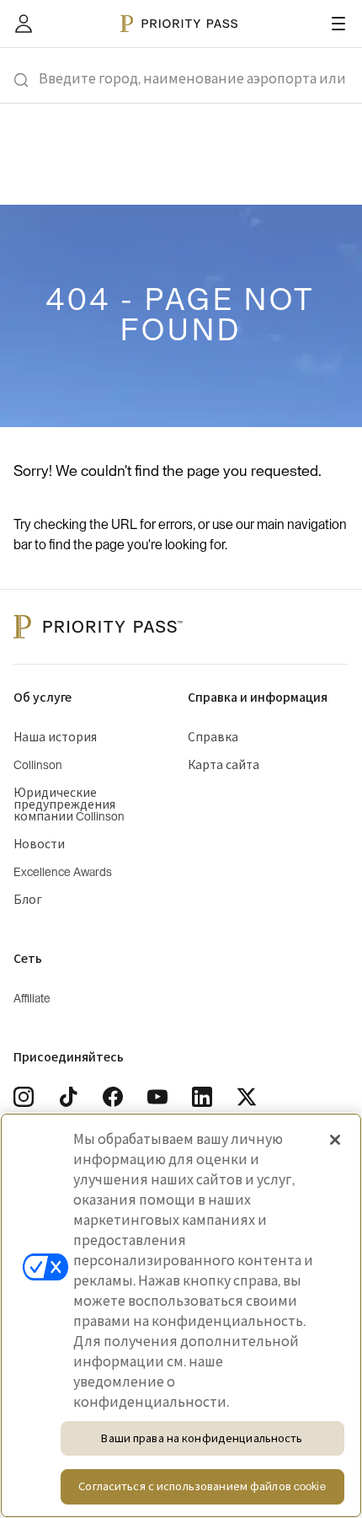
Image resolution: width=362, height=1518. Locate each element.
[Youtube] (157, 1097)
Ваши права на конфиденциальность (201, 1438)
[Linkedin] (202, 1097)
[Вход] (23, 23)
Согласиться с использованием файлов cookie (201, 1486)
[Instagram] (23, 1097)
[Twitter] (247, 1097)
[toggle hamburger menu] (338, 23)
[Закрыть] (335, 1139)
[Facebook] (113, 1097)
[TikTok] (68, 1097)
